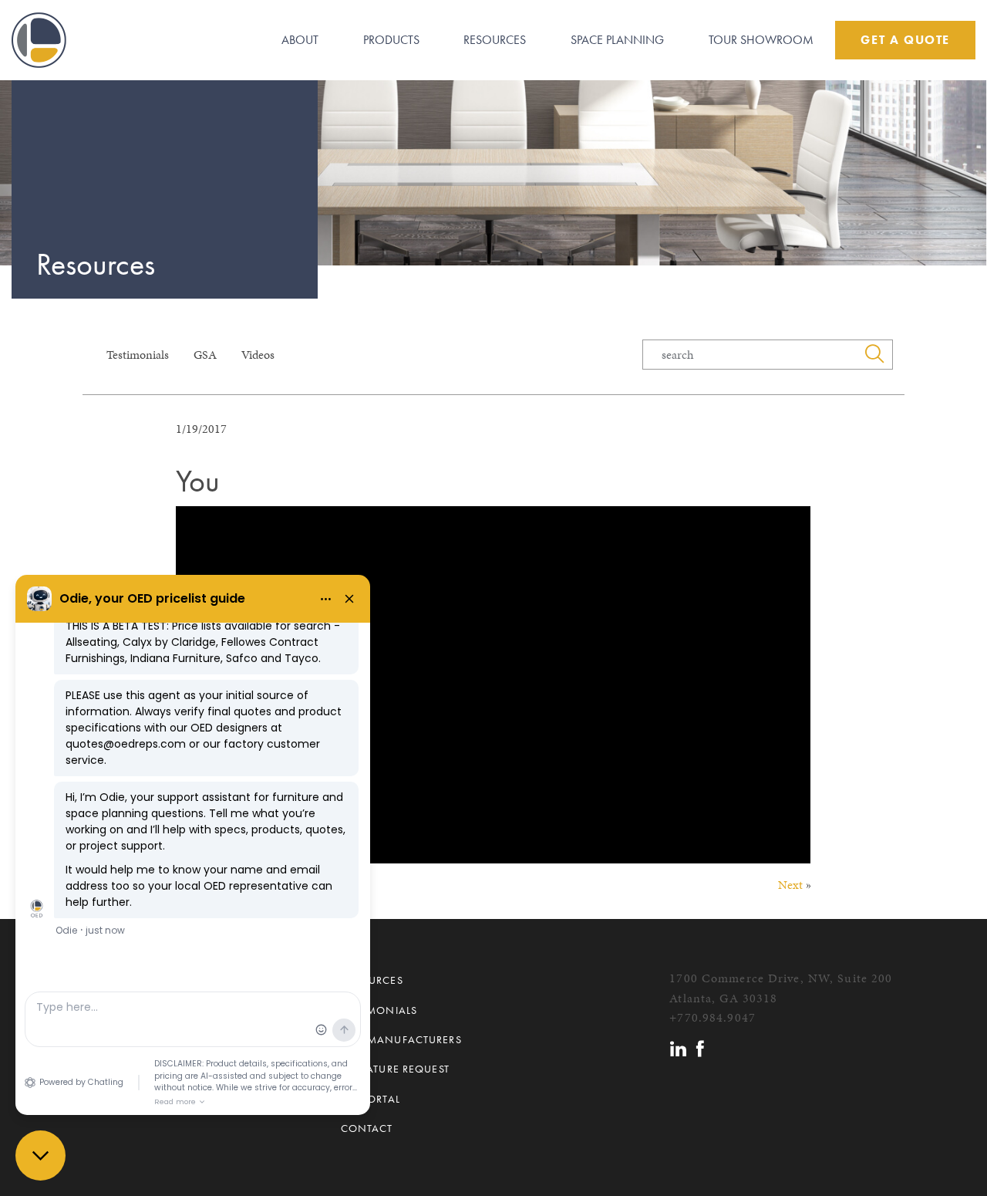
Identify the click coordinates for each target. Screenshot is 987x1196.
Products (391, 40)
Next (790, 885)
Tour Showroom (761, 40)
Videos (258, 354)
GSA (205, 354)
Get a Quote (905, 40)
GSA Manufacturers (401, 1039)
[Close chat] (40, 1155)
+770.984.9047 (712, 1017)
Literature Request (395, 1069)
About (299, 40)
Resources (494, 40)
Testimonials (137, 354)
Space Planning (617, 40)
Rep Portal (370, 1099)
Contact (367, 1128)
